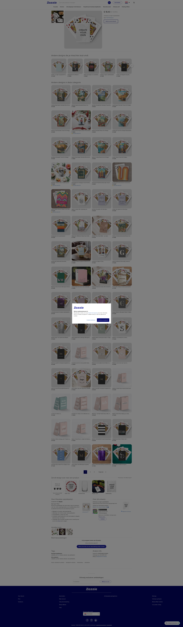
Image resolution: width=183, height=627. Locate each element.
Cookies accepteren (103, 320)
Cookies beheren (91, 320)
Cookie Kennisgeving (93, 313)
